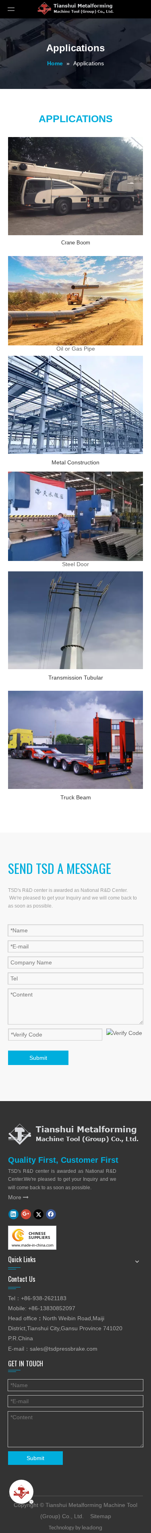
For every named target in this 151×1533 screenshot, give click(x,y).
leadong (92, 1527)
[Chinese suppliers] (32, 1238)
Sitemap (100, 1516)
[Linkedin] (13, 1214)
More (18, 1197)
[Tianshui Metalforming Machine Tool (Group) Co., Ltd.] (73, 1134)
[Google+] (26, 1214)
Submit (38, 1058)
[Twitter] (38, 1214)
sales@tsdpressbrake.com (63, 1348)
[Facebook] (51, 1214)
